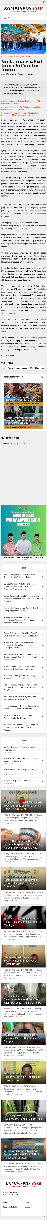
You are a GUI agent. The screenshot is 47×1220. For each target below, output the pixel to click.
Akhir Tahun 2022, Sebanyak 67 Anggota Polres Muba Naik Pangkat (22, 399)
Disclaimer (27, 1207)
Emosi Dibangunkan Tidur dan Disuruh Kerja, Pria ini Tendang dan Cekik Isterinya (22, 1077)
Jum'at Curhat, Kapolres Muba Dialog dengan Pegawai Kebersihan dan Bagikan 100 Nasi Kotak (23, 420)
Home (3, 57)
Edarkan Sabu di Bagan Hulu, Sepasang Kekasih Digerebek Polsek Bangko (20, 960)
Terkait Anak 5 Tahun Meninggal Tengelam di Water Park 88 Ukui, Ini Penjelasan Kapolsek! (23, 1154)
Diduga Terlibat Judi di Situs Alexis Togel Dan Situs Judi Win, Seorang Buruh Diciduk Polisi (23, 805)
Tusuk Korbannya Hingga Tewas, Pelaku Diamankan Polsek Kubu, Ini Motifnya (23, 922)
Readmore (9, 823)
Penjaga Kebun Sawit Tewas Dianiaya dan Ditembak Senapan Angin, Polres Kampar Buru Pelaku (22, 999)
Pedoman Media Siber (11, 1207)
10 (5, 1146)
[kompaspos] (23, 12)
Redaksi (26, 1203)
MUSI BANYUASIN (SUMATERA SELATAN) (19, 57)
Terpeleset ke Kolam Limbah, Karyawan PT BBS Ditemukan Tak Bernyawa (22, 1038)
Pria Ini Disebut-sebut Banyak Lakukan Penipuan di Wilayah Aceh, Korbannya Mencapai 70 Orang (23, 844)
